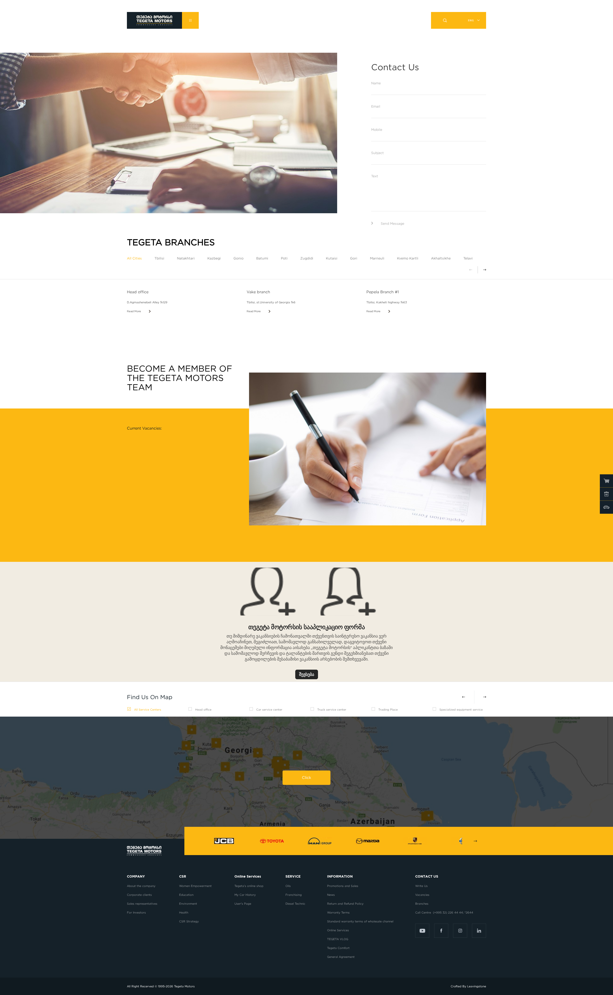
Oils (288, 885)
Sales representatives (142, 903)
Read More (134, 311)
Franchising (293, 894)
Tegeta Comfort (338, 947)
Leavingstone (476, 986)
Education (186, 894)
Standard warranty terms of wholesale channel (360, 921)
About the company (141, 885)
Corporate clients (140, 894)
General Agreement (341, 956)
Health (183, 912)
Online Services (338, 930)
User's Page (242, 903)
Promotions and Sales (342, 885)
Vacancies (422, 894)
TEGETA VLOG (337, 939)
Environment (188, 903)
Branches (421, 903)
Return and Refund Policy (345, 903)
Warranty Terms (338, 912)
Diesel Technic (295, 903)
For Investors (136, 912)
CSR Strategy (189, 921)
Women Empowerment (196, 885)
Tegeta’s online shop (248, 885)
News (331, 894)
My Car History (245, 894)
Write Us (421, 885)
